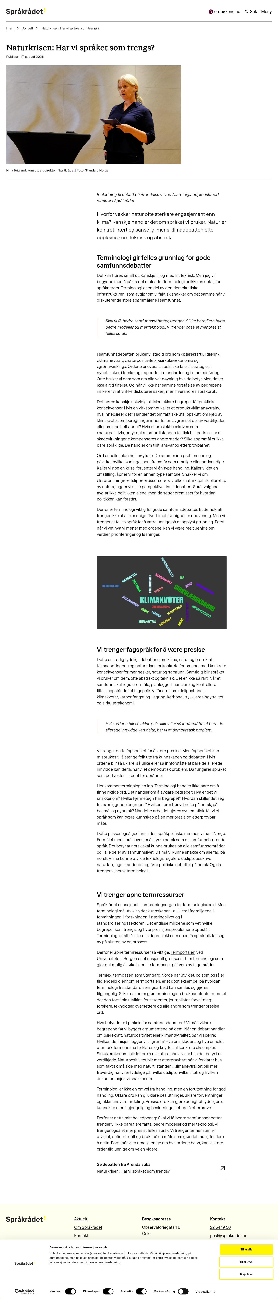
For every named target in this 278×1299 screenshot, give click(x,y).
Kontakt (81, 1235)
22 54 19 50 (220, 1227)
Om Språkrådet (88, 1227)
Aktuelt (28, 28)
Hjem (10, 28)
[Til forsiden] (25, 11)
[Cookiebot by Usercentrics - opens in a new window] (24, 1291)
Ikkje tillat (246, 1274)
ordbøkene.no (227, 11)
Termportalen (183, 952)
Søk (253, 11)
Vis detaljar (203, 1291)
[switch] (108, 1291)
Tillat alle (246, 1249)
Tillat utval (246, 1261)
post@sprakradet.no (228, 1235)
